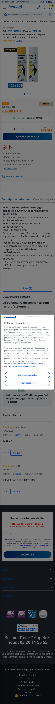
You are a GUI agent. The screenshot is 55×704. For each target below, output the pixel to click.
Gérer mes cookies (27, 375)
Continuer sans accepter (36, 317)
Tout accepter (27, 382)
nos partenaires (34, 363)
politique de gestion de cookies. (23, 366)
